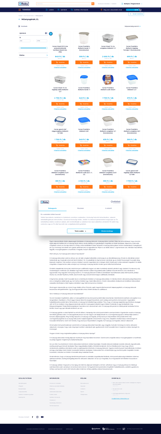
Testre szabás (79, 231)
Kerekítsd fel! (22, 397)
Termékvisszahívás (54, 405)
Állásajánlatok (83, 394)
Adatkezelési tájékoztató (55, 391)
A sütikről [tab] (108, 208)
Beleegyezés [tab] (52, 208)
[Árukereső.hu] (135, 417)
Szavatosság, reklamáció (55, 403)
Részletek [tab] (80, 208)
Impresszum (53, 400)
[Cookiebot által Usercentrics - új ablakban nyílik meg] (112, 202)
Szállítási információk (55, 397)
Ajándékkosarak (23, 383)
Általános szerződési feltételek (57, 386)
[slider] (20, 48)
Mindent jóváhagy (107, 231)
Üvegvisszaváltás (23, 391)
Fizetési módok (53, 394)
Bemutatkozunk (84, 383)
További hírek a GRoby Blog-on (120, 398)
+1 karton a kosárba (60, 67)
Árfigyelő (21, 386)
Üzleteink (113, 3)
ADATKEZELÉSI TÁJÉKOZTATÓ (55, 429)
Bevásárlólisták (22, 389)
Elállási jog (52, 389)
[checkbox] (46, 33)
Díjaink (82, 391)
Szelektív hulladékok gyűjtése (26, 394)
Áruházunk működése (104, 3)
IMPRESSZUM (69, 429)
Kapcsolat (82, 386)
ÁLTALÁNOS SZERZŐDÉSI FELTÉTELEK (35, 429)
